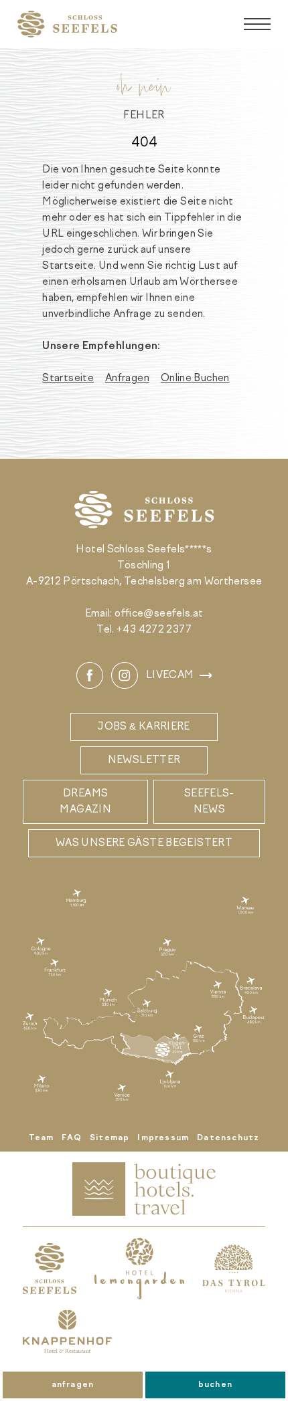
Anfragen (73, 1385)
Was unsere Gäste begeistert (144, 843)
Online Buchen (195, 378)
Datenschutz (228, 1138)
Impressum (163, 1138)
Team (41, 1138)
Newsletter (144, 760)
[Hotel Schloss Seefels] (67, 24)
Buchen (215, 1385)
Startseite (68, 378)
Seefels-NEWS (209, 802)
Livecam (170, 675)
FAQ (72, 1138)
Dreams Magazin (85, 802)
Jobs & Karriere (144, 727)
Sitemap (109, 1138)
